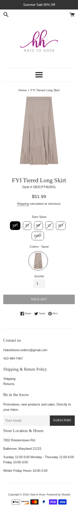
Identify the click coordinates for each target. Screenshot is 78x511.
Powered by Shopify (58, 494)
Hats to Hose (37, 494)
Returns (9, 384)
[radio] (15, 225)
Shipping (23, 203)
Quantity (39, 276)
